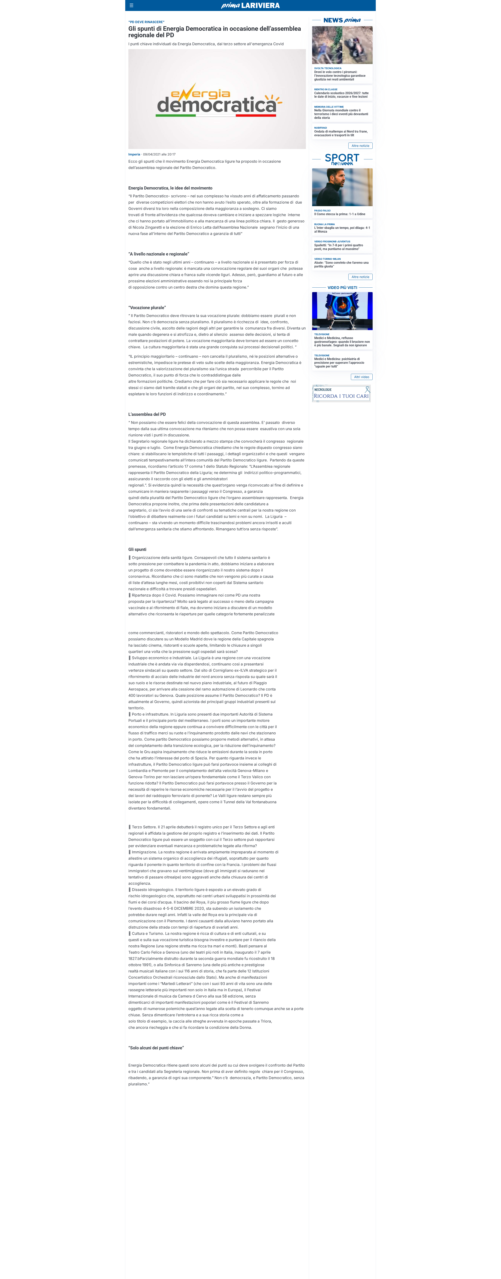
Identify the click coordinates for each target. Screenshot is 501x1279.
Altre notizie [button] (360, 146)
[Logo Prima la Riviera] (250, 5)
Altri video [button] (361, 377)
